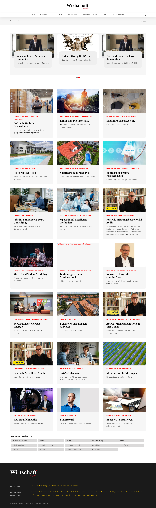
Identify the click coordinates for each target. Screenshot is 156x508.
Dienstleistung (19, 319)
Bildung (63, 270)
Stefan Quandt (36, 495)
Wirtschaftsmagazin (78, 492)
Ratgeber (46, 486)
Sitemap (45, 504)
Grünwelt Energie (127, 492)
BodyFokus (90, 492)
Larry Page (81, 495)
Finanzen (109, 369)
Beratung (110, 169)
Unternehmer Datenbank (69, 486)
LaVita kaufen (65, 492)
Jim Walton (59, 495)
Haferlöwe (138, 492)
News (33, 486)
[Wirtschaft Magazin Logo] (78, 6)
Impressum (13, 504)
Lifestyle (39, 486)
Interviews (34, 492)
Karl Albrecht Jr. (48, 495)
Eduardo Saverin (70, 495)
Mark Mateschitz (92, 495)
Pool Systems (115, 492)
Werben (38, 504)
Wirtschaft (55, 486)
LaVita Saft (54, 492)
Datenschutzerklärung (26, 504)
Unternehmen (44, 492)
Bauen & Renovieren (21, 116)
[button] (145, 14)
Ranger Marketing (102, 492)
